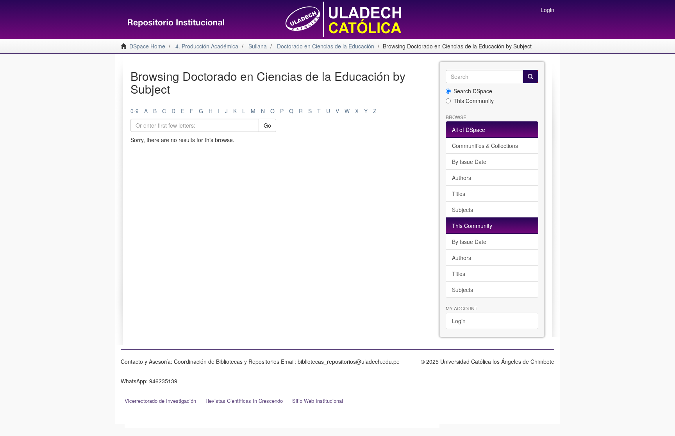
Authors (461, 178)
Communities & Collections (485, 145)
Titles (458, 194)
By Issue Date (469, 162)
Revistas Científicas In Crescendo (244, 400)
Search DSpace (473, 91)
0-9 (134, 111)
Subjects (462, 210)
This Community (474, 101)
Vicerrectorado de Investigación (160, 400)
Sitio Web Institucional (317, 400)
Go (267, 125)
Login (459, 321)
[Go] (530, 76)
